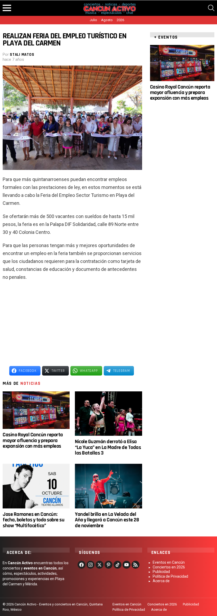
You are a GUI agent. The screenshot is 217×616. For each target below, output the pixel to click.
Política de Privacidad (170, 576)
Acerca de (161, 581)
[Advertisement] (72, 323)
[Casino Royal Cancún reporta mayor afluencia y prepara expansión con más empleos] (36, 410)
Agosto (107, 20)
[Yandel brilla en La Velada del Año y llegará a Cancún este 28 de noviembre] (108, 486)
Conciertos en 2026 (169, 567)
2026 (120, 20)
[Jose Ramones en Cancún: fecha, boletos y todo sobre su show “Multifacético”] (36, 486)
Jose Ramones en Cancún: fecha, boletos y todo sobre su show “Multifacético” (33, 520)
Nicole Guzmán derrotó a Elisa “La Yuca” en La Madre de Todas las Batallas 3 (108, 447)
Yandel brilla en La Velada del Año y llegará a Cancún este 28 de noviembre (107, 520)
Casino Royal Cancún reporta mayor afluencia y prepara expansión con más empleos (33, 440)
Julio (93, 20)
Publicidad (161, 571)
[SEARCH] (211, 8)
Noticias (30, 383)
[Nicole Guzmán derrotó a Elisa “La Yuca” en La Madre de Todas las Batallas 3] (108, 413)
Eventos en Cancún (169, 562)
